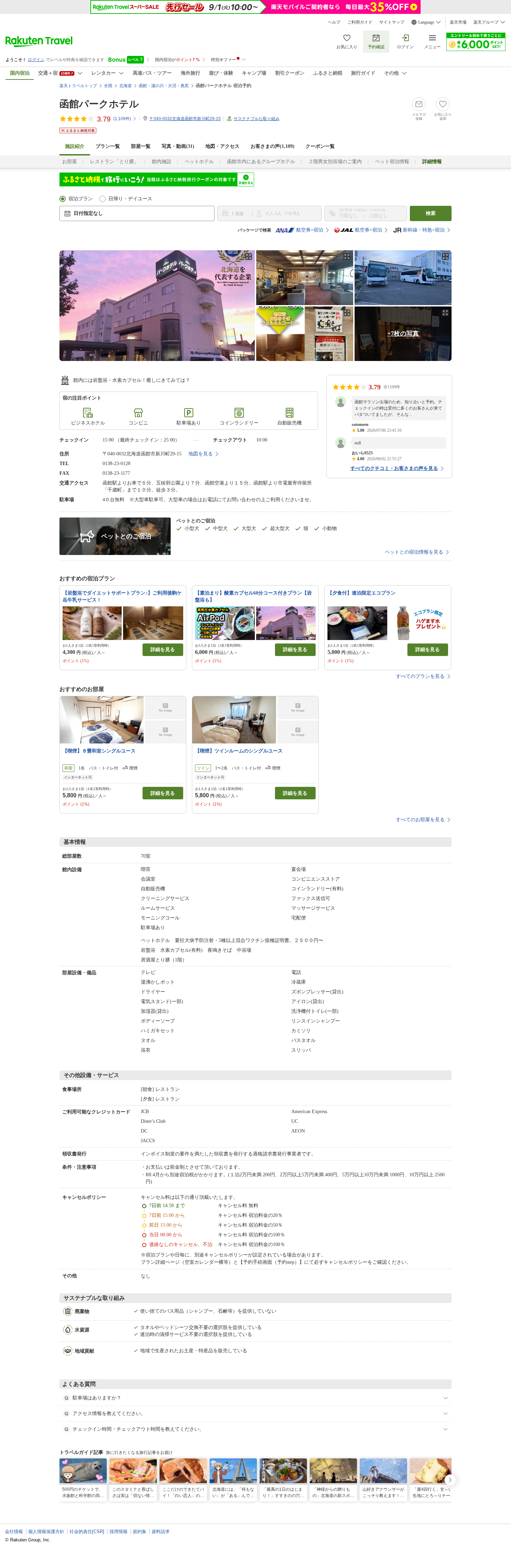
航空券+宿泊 (309, 230)
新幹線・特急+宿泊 (424, 230)
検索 (431, 213)
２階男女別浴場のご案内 (335, 161)
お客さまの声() (272, 146)
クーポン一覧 (320, 146)
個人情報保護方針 (46, 1531)
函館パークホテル (99, 104)
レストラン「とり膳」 (114, 161)
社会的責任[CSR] (87, 1531)
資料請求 (161, 1531)
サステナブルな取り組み (256, 118)
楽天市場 (458, 22)
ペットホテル (199, 161)
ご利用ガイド (359, 22)
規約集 (139, 1531)
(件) (122, 119)
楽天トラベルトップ (78, 85)
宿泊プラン (80, 198)
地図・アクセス (222, 146)
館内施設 (161, 161)
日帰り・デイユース (130, 198)
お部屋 (69, 161)
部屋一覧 (141, 146)
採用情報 (119, 1531)
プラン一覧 (108, 146)
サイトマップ (391, 22)
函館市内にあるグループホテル (261, 161)
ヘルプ (334, 22)
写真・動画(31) (178, 146)
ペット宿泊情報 (392, 161)
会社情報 (14, 1531)
